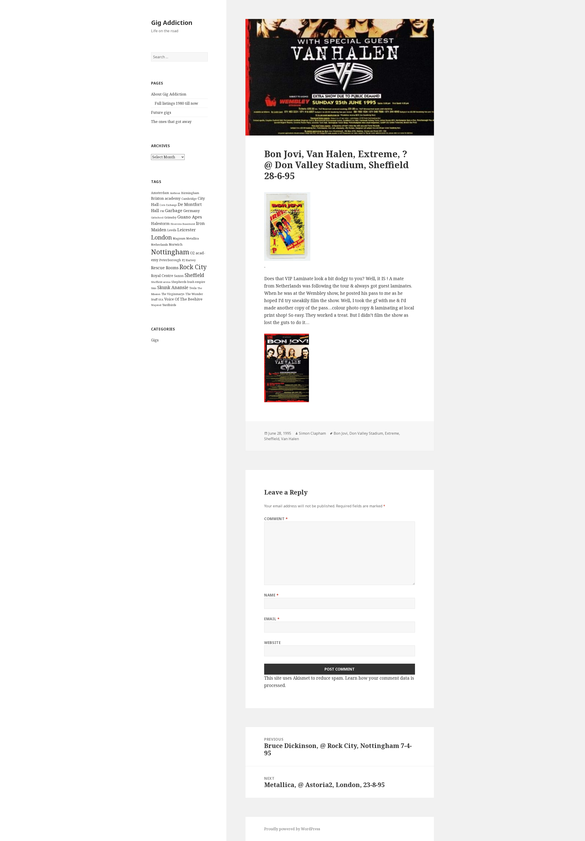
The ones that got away (171, 121)
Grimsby (170, 217)
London (161, 237)
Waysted (156, 305)
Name (271, 595)
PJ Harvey (189, 260)
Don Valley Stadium (366, 433)
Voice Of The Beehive (183, 299)
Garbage (173, 210)
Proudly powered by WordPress (292, 828)
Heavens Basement (182, 224)
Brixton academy (166, 198)
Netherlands (159, 245)
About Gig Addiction (168, 94)
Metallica (192, 238)
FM (162, 211)
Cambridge (189, 199)
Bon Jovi (341, 433)
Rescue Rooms (164, 267)
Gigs (155, 340)
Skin (153, 288)
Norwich (176, 244)
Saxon (179, 276)
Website (272, 642)
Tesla (193, 288)
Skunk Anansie (172, 287)
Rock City (193, 267)
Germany (191, 210)
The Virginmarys (172, 294)
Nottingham (170, 251)
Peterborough (170, 260)
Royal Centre (162, 275)
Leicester (186, 229)
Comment (276, 518)
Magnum (179, 238)
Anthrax (175, 193)
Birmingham (190, 193)
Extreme (392, 433)
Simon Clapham (312, 433)
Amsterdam (160, 193)
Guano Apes (189, 217)
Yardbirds (169, 305)
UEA (160, 299)
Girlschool (157, 217)
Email (271, 618)
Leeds (171, 230)
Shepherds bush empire (188, 282)
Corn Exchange (168, 205)
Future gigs (161, 112)
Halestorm (160, 223)
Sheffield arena (160, 282)
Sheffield (194, 275)
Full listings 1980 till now (176, 103)
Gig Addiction (171, 22)
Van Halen (290, 438)
